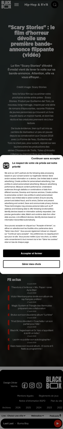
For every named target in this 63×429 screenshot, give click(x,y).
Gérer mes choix (31, 264)
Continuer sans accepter (45, 158)
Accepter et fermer (31, 253)
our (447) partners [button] (18, 173)
